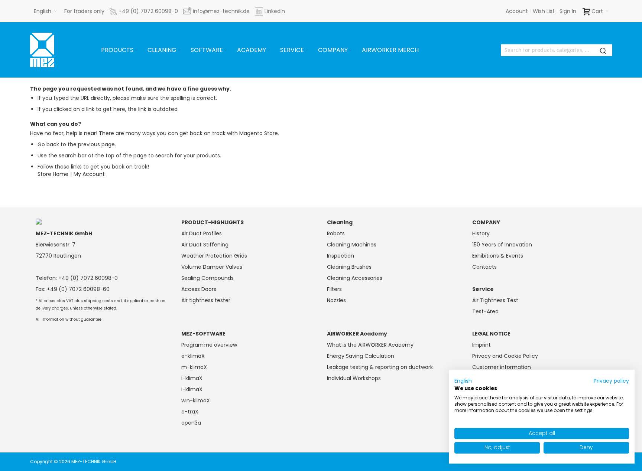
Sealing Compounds (207, 278)
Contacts (484, 267)
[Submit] (603, 50)
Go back (48, 144)
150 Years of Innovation (502, 244)
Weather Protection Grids (214, 255)
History (481, 233)
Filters (334, 289)
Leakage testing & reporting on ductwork (380, 367)
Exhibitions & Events (497, 255)
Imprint (481, 345)
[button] (45, 11)
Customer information (501, 367)
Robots (336, 233)
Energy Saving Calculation (360, 356)
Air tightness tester (205, 300)
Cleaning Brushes (349, 267)
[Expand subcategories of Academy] (268, 50)
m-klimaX (194, 367)
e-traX (189, 411)
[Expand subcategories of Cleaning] (179, 50)
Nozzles (336, 300)
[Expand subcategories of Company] (350, 50)
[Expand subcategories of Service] (306, 50)
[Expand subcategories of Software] (225, 50)
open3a (191, 422)
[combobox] (556, 50)
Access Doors (198, 289)
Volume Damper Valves (211, 267)
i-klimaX (191, 378)
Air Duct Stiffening (204, 244)
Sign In (568, 11)
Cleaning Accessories (354, 278)
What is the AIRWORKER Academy (370, 345)
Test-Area (485, 311)
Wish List (544, 11)
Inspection (340, 255)
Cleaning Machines (351, 244)
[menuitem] (120, 50)
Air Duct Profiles (201, 233)
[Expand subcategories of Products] (136, 50)
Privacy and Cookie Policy (505, 356)
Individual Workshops (354, 378)
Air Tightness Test (495, 300)
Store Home (53, 174)
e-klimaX (193, 356)
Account (517, 11)
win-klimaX (195, 400)
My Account (89, 174)
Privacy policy (611, 381)
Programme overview (209, 345)
